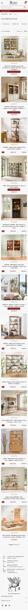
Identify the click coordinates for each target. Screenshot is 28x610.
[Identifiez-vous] (26, 11)
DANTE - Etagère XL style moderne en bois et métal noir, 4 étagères (14, 382)
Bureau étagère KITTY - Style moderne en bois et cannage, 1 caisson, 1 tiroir (14, 421)
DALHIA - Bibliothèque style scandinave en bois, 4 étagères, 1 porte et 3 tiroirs (14, 459)
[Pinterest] (5, 605)
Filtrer (25, 31)
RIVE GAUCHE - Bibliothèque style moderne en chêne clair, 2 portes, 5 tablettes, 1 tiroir (14, 536)
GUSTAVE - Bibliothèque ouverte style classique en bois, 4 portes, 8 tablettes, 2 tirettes (14, 108)
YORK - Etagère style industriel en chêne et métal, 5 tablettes (14, 186)
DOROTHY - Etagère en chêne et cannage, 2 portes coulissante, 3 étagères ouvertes (14, 305)
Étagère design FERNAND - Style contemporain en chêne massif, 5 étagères (14, 498)
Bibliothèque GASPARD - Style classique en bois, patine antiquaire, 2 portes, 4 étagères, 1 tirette (14, 226)
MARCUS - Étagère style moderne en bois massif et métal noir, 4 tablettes (14, 344)
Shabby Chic (15, 24)
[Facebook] (2, 605)
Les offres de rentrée (5, 11)
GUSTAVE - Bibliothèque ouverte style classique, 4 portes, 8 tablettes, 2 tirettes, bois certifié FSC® (14, 266)
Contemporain (5, 24)
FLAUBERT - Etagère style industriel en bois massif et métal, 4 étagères (14, 148)
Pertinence (19, 31)
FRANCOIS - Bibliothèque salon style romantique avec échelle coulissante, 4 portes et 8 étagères (14, 67)
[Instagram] (9, 605)
